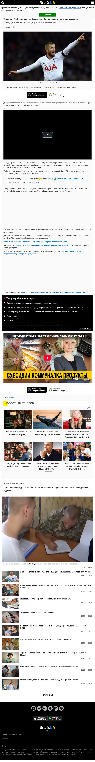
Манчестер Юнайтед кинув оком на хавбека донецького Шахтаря (40, 245)
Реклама (5, 738)
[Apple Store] (40, 718)
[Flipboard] (56, 708)
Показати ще (85, 328)
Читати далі (47, 695)
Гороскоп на (12, 316)
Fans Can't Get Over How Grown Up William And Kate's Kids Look (77, 466)
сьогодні (10, 320)
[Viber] (44, 708)
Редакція (5, 742)
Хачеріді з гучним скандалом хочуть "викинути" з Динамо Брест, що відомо (53, 292)
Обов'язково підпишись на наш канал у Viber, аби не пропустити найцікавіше (35, 241)
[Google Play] (54, 718)
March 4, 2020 (33, 182)
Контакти (5, 746)
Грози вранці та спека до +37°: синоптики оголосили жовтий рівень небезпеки (42, 311)
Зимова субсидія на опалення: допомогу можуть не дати (32, 303)
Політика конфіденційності (12, 735)
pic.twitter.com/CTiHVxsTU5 (70, 178)
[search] (2, 2)
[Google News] (50, 708)
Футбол (11, 397)
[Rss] (33, 708)
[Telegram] (39, 708)
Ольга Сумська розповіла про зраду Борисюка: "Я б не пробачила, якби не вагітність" (45, 307)
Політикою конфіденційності (70, 8)
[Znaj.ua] (47, 3)
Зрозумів (47, 15)
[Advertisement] (47, 210)
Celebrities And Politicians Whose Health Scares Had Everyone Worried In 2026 (77, 434)
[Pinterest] (61, 708)
